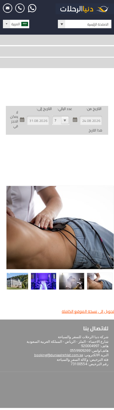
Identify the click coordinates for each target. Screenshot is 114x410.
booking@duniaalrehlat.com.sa (58, 355)
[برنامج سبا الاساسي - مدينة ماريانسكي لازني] (100, 288)
